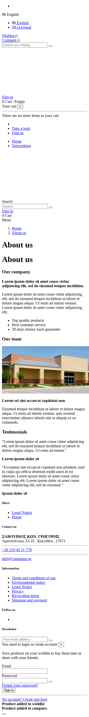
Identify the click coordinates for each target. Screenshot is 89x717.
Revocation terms (25, 596)
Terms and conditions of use (34, 578)
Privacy (18, 591)
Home (17, 141)
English (22, 23)
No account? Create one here (24, 699)
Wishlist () (10, 36)
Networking (21, 146)
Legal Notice (22, 512)
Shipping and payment (29, 600)
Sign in (9, 690)
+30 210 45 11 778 (17, 550)
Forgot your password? (20, 685)
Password (9, 676)
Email (6, 666)
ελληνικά (23, 27)
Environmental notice (28, 582)
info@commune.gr (16, 559)
